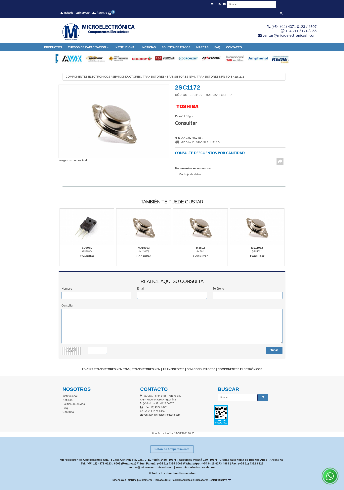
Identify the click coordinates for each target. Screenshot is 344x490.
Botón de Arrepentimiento (172, 449)
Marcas (202, 47)
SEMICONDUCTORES (126, 76)
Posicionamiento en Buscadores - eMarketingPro (199, 480)
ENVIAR (274, 350)
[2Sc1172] (114, 121)
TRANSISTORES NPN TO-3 (214, 76)
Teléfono (218, 288)
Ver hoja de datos (190, 174)
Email (141, 288)
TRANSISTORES (153, 76)
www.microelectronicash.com (195, 467)
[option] (67, 58)
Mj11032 (257, 247)
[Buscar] (281, 13)
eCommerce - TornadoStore (154, 480)
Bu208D (87, 247)
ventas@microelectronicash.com (151, 467)
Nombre (67, 288)
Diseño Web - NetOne (124, 480)
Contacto (234, 47)
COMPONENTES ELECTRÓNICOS (88, 76)
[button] (212, 4)
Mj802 (200, 247)
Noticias (149, 47)
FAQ (217, 47)
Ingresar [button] (84, 12)
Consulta (67, 305)
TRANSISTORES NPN (181, 76)
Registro (101, 12)
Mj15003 (144, 247)
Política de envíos (176, 47)
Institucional (125, 47)
